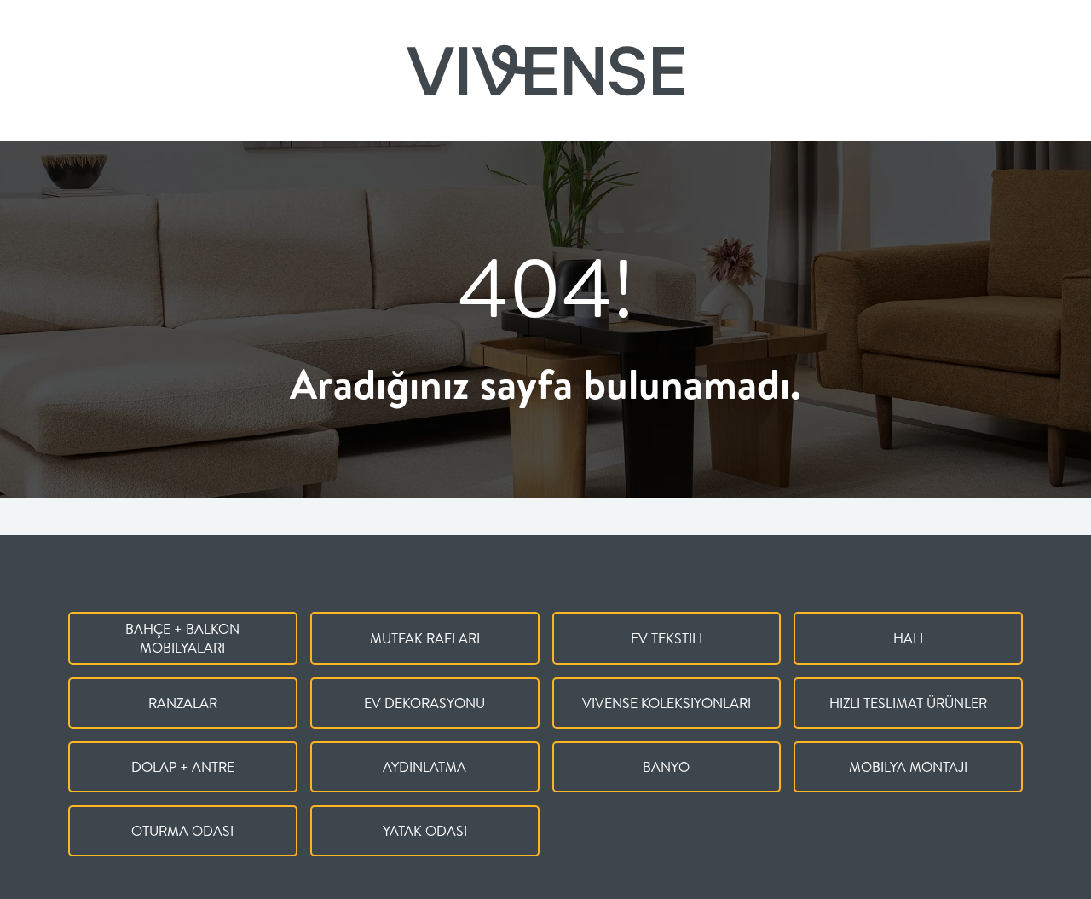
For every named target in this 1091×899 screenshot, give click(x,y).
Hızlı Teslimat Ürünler (908, 703)
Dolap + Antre (182, 767)
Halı (908, 638)
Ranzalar (182, 703)
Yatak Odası (425, 830)
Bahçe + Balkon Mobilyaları (182, 638)
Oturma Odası (182, 830)
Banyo (666, 767)
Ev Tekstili (666, 638)
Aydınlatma (424, 767)
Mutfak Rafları (425, 638)
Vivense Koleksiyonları (666, 703)
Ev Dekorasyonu (424, 703)
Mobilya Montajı (908, 767)
